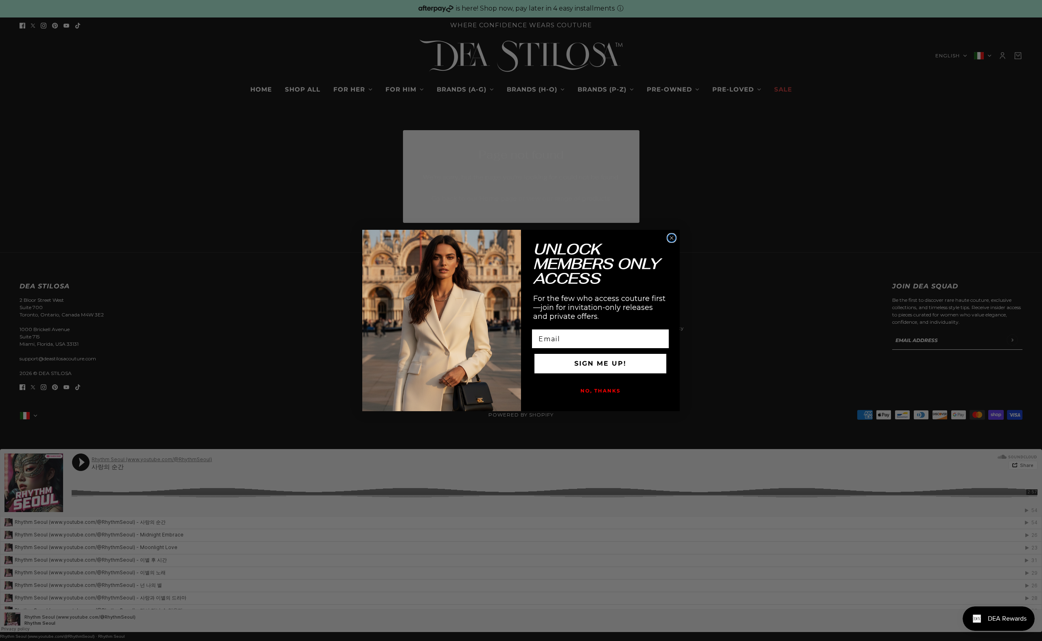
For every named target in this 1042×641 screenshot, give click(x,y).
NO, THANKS (600, 391)
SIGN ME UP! (600, 363)
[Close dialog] (672, 238)
